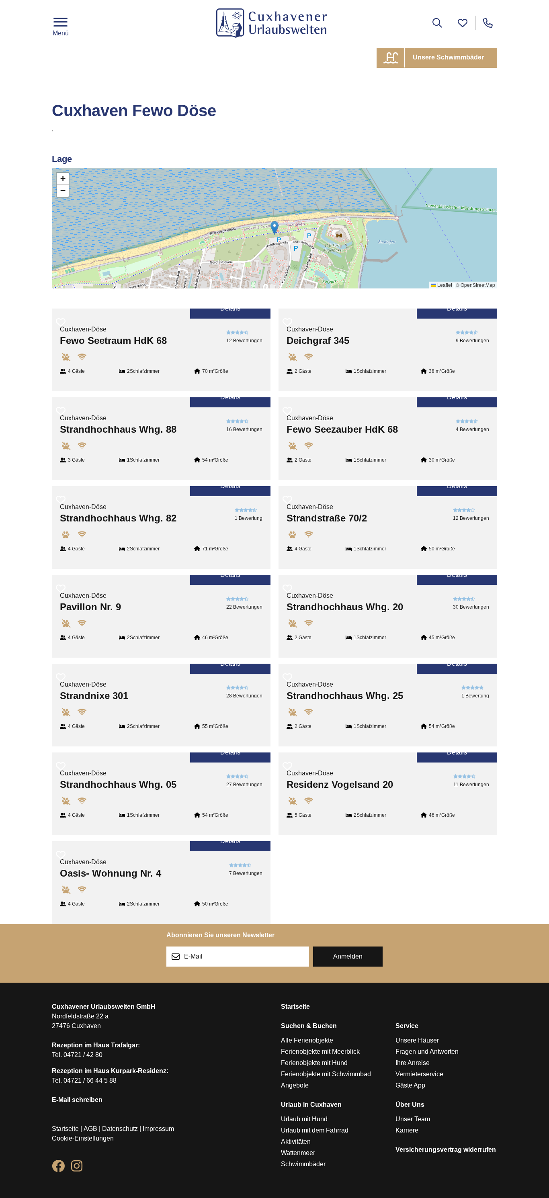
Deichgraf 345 (318, 340)
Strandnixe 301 (94, 695)
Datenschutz (120, 1128)
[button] (274, 228)
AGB (90, 1128)
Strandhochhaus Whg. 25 (345, 695)
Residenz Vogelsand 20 (340, 784)
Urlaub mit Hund (304, 1119)
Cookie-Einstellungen (83, 1138)
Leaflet (444, 284)
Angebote (295, 1085)
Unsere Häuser (417, 1040)
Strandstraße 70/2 (327, 518)
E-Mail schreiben (77, 1099)
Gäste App (410, 1085)
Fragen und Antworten (427, 1051)
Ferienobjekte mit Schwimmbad (326, 1074)
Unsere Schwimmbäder (447, 57)
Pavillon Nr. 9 (90, 606)
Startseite (65, 1128)
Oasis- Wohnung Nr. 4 (110, 873)
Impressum (158, 1128)
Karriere (406, 1130)
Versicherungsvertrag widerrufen (445, 1149)
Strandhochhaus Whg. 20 (345, 606)
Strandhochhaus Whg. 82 (118, 518)
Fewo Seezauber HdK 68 (342, 429)
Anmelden (348, 956)
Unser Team (412, 1119)
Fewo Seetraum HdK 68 (113, 340)
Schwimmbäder (303, 1164)
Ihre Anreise (412, 1062)
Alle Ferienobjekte (307, 1040)
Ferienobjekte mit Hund (314, 1062)
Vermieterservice (419, 1074)
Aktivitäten (296, 1141)
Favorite (61, 317)
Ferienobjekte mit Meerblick (320, 1051)
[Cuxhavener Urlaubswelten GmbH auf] (58, 1168)
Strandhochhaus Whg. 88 (118, 429)
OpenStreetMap (478, 284)
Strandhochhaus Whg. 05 (118, 784)
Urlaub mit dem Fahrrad (314, 1130)
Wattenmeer (298, 1152)
